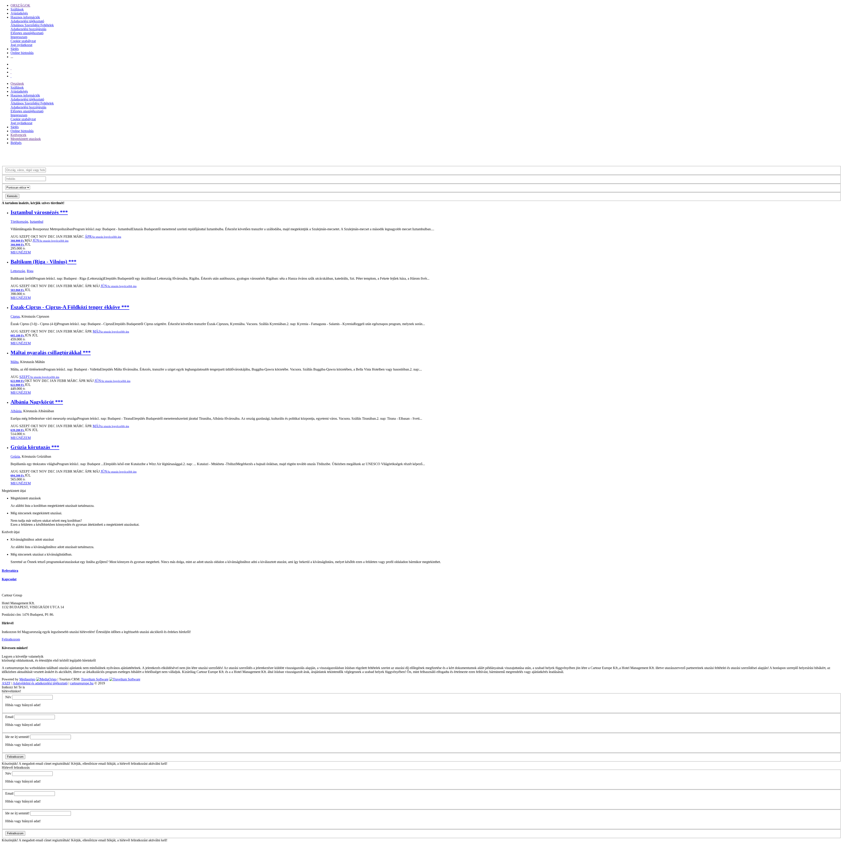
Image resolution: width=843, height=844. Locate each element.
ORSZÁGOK (20, 5)
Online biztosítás (22, 53)
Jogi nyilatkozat (21, 45)
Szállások (17, 9)
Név (8, 697)
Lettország (18, 271)
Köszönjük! (10, 763)
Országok (17, 83)
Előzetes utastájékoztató (27, 33)
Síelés (15, 49)
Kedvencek (18, 135)
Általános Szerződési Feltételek (32, 25)
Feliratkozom (11, 639)
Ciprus (15, 316)
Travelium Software (94, 679)
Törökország (19, 221)
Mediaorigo (27, 679)
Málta (14, 362)
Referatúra (10, 570)
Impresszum (19, 37)
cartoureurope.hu (82, 683)
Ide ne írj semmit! (17, 737)
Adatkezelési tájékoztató (27, 21)
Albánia (16, 411)
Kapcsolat (9, 579)
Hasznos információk (25, 17)
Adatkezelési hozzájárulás (28, 29)
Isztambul (36, 221)
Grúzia (15, 456)
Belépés (16, 143)
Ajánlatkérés (19, 13)
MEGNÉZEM (21, 252)
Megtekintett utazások (26, 139)
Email (9, 717)
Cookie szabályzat (23, 41)
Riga (30, 271)
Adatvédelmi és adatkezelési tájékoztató (40, 683)
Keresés (12, 196)
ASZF (6, 683)
